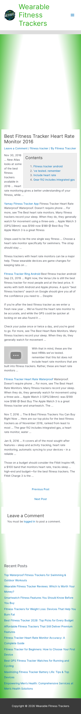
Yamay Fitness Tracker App (21, 203)
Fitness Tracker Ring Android (22, 273)
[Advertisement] (40, 76)
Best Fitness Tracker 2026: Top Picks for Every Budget (39, 620)
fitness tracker (39, 148)
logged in (29, 521)
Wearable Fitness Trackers (34, 15)
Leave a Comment (16, 148)
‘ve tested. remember (47, 170)
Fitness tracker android (48, 166)
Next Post (40, 499)
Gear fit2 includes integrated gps (54, 179)
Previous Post (40, 489)
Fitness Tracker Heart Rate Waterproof (28, 379)
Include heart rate (44, 175)
